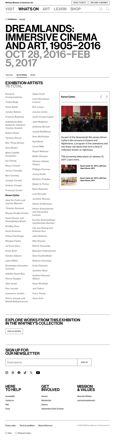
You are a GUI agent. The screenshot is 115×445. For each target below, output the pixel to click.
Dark (10, 433)
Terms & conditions (27, 425)
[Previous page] (101, 96)
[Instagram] (7, 372)
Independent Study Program (52, 408)
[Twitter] (31, 372)
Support (44, 396)
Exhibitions (12, 19)
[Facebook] (19, 372)
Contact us (9, 400)
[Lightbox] (84, 119)
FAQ (7, 404)
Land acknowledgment (86, 400)
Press (7, 408)
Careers (44, 404)
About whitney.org (45, 425)
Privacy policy (10, 425)
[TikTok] (25, 372)
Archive (22, 19)
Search (107, 9)
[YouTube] (38, 372)
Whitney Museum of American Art (19, 3)
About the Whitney (84, 396)
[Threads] (13, 372)
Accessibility (10, 396)
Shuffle (100, 9)
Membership (46, 400)
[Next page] (106, 96)
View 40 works (14, 331)
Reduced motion (24, 433)
